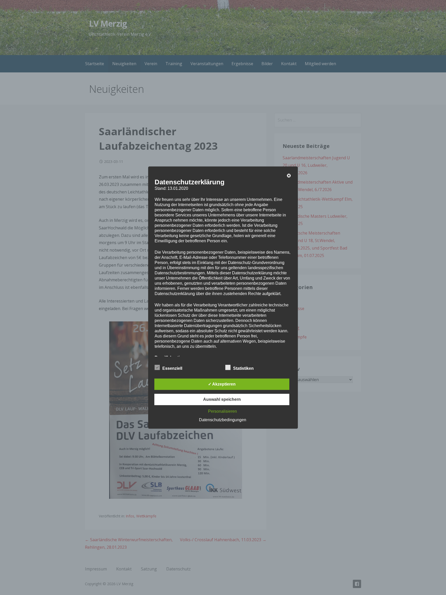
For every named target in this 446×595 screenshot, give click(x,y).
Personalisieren (222, 411)
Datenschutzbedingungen (222, 420)
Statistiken (243, 368)
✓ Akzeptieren (222, 384)
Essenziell (172, 368)
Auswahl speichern (222, 399)
